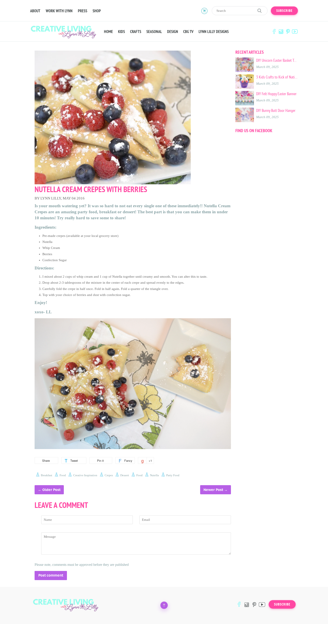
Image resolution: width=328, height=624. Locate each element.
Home (108, 31)
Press (82, 11)
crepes (109, 475)
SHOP (97, 11)
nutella (154, 475)
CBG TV (188, 31)
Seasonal (154, 31)
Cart (204, 10)
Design (172, 31)
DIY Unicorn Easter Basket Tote (277, 60)
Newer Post (213, 489)
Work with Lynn (59, 11)
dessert (124, 475)
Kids (121, 31)
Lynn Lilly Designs (214, 31)
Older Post (51, 489)
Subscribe (284, 11)
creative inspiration (85, 475)
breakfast (46, 475)
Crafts (135, 31)
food (63, 475)
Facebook (274, 31)
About (35, 11)
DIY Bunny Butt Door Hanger (275, 110)
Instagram (281, 31)
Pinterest (288, 31)
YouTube (295, 31)
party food (172, 475)
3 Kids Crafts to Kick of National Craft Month (277, 77)
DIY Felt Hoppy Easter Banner (276, 94)
